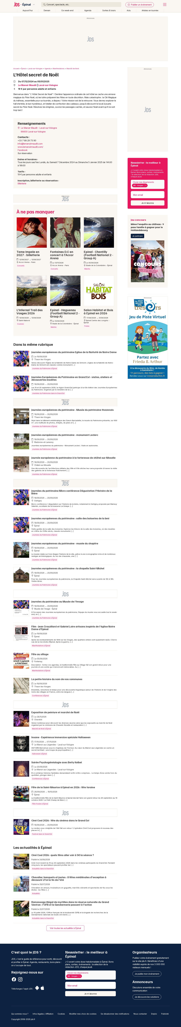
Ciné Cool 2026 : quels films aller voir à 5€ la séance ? (62, 855)
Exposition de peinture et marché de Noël (55, 712)
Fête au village (39, 654)
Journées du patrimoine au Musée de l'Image (57, 601)
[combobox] (147, 184)
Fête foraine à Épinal (40, 804)
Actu (129, 10)
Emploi (154, 1014)
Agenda (87, 10)
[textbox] (148, 185)
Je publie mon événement (147, 973)
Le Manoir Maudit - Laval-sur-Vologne (38, 128)
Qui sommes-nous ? (19, 1014)
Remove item (145, 185)
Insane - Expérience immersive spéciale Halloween (60, 737)
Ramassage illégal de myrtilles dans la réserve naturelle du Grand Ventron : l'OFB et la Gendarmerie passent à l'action (70, 903)
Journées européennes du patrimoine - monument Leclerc (64, 434)
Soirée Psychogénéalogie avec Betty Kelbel (56, 762)
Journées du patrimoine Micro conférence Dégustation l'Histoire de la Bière (71, 492)
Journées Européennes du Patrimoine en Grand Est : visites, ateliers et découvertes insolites (71, 378)
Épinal (26, 4)
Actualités (36, 893)
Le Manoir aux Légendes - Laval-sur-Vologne (54, 744)
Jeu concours (147, 225)
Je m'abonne (147, 203)
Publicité (165, 1014)
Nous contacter (140, 1014)
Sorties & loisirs (109, 10)
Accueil (16, 69)
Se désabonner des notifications (115, 1014)
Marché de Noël (73, 69)
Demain (47, 10)
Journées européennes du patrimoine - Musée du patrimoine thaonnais (72, 409)
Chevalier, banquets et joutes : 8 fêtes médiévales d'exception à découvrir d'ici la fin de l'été (68, 878)
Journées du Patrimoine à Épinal (44, 368)
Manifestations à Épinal (41, 646)
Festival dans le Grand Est (42, 834)
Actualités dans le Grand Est (43, 869)
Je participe (137, 236)
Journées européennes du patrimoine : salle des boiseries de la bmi (70, 518)
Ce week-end (67, 10)
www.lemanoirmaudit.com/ (30, 147)
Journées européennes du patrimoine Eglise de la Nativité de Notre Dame (74, 352)
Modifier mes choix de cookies (82, 1014)
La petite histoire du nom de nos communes (56, 679)
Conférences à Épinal (40, 696)
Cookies (61, 1014)
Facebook (22, 150)
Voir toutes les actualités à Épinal (65, 928)
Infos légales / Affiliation (43, 1014)
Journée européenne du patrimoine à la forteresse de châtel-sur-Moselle (73, 457)
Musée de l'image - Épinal (45, 609)
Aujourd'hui (28, 10)
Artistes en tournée (150, 10)
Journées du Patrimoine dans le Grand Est (48, 393)
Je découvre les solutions (147, 997)
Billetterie (22, 183)
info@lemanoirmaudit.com (30, 143)
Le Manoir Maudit (27, 85)
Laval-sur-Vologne (35, 69)
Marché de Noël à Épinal (41, 729)
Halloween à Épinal (39, 754)
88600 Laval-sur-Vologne (33, 131)
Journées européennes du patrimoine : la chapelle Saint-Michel (67, 568)
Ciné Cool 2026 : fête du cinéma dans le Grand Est (60, 820)
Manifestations (58, 69)
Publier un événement (141, 4)
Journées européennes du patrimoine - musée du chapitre (64, 543)
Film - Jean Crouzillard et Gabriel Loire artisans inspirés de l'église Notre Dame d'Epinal (73, 627)
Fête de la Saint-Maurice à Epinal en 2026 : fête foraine (63, 787)
